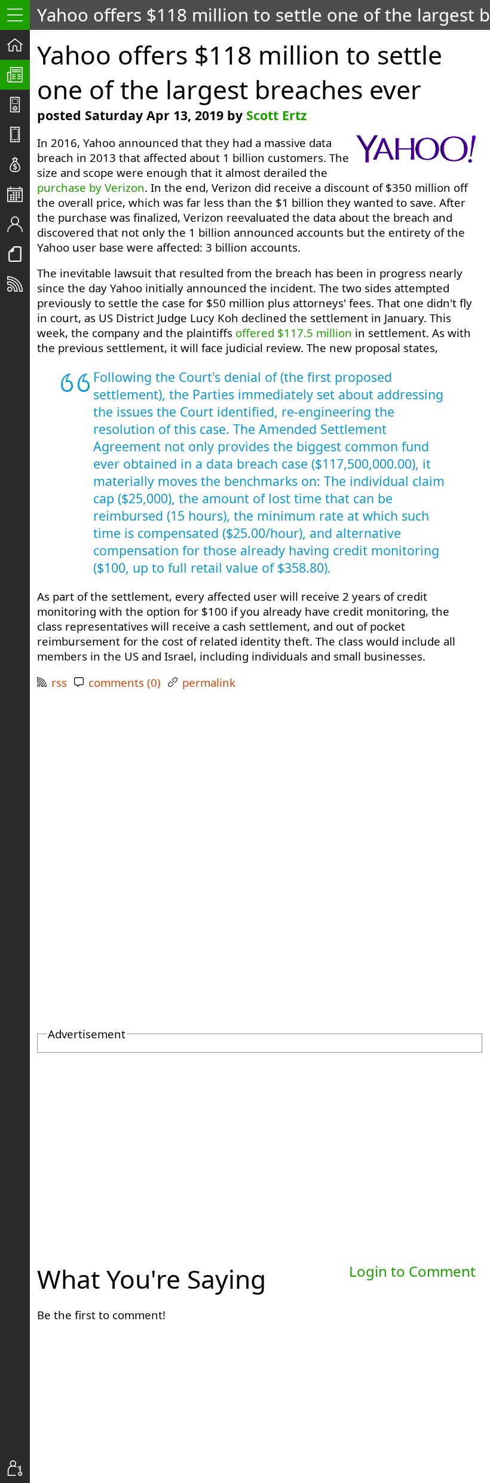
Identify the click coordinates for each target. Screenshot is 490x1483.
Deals (18, 164)
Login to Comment (412, 1271)
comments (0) (124, 682)
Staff (18, 224)
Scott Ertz (276, 115)
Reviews (18, 134)
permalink (208, 682)
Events (18, 194)
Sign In (18, 1468)
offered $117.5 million (293, 332)
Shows (18, 105)
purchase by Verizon (91, 187)
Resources (18, 254)
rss (59, 682)
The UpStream (18, 75)
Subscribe (18, 284)
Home (18, 45)
